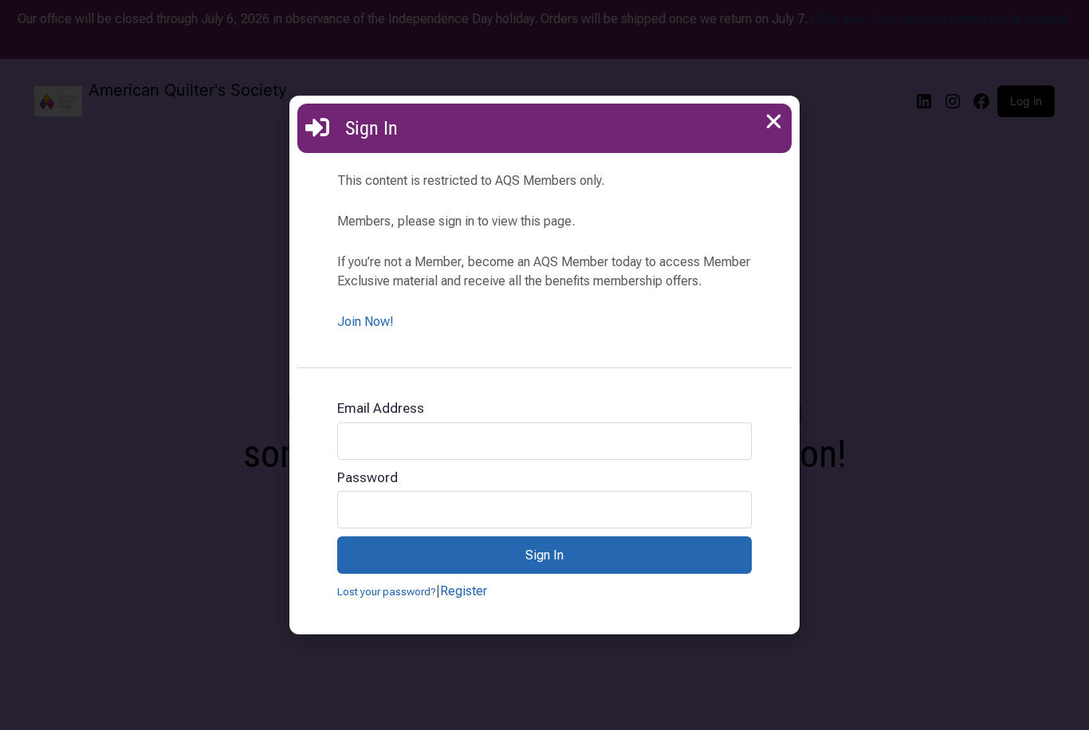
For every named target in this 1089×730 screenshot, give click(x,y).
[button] (774, 121)
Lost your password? (386, 591)
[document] (544, 365)
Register (463, 591)
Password (367, 477)
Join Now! (365, 321)
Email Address (380, 408)
